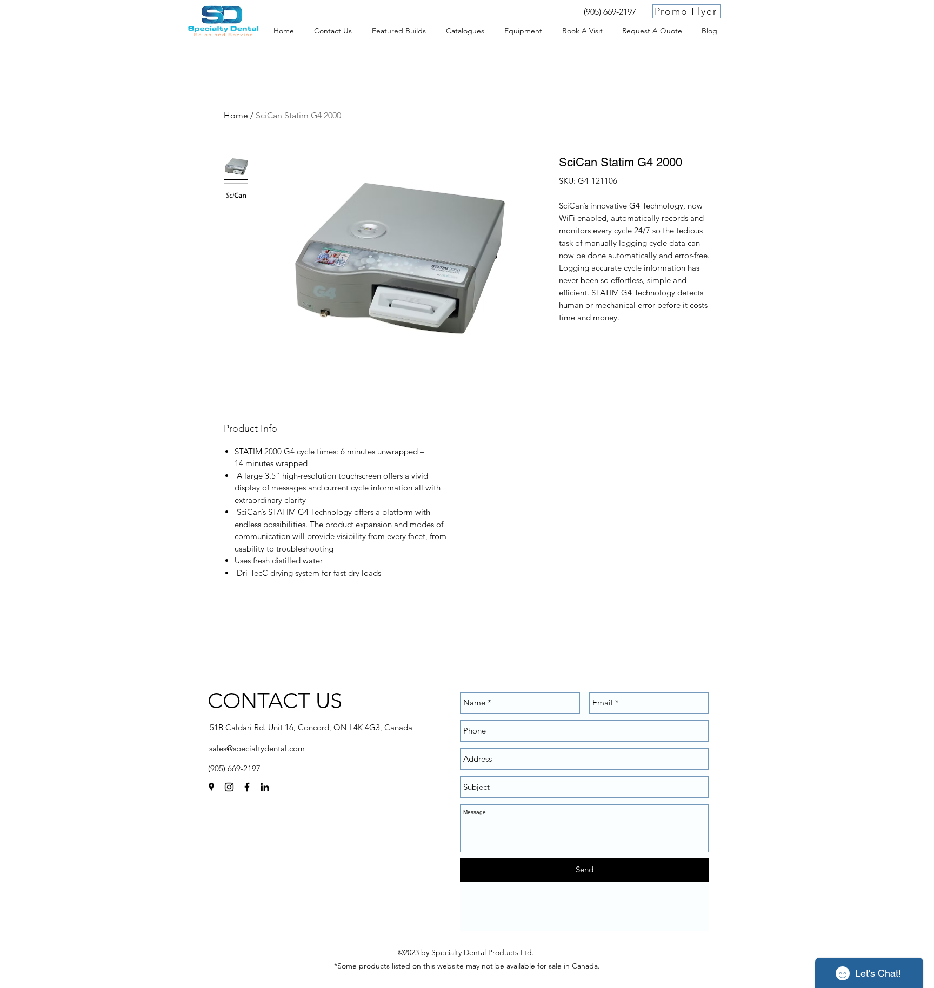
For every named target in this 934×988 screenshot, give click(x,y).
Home (236, 115)
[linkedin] (265, 787)
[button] (523, 31)
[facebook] (247, 787)
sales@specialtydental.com (257, 748)
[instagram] (229, 787)
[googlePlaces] (211, 787)
